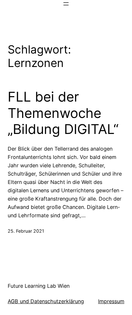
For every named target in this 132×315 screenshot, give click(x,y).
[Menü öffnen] (66, 4)
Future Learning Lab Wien (39, 286)
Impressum (111, 301)
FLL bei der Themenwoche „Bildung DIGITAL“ (63, 113)
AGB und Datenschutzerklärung (46, 301)
